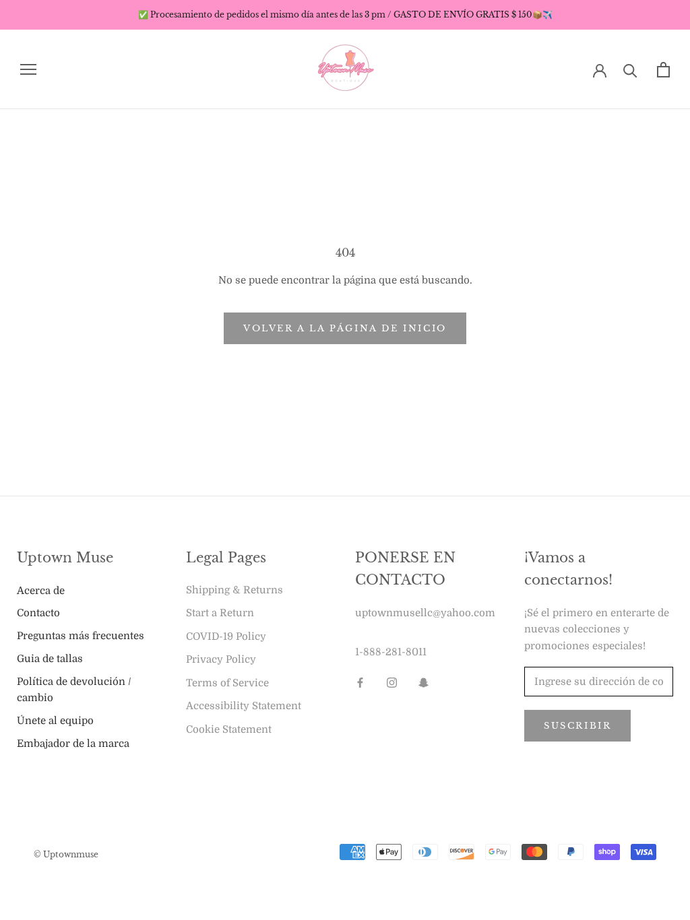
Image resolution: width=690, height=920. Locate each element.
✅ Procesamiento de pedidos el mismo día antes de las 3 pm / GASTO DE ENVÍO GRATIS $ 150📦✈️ (345, 14)
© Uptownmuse (66, 854)
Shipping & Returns (234, 590)
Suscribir (577, 725)
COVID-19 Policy (226, 636)
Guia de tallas (50, 659)
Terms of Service (227, 683)
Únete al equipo (55, 721)
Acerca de (41, 591)
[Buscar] (630, 70)
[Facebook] (360, 682)
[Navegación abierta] (28, 69)
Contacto (38, 613)
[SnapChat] (423, 682)
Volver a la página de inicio (345, 328)
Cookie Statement (229, 729)
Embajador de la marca (73, 743)
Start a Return (220, 613)
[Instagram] (392, 682)
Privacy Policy (221, 659)
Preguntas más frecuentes (80, 636)
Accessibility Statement (243, 706)
